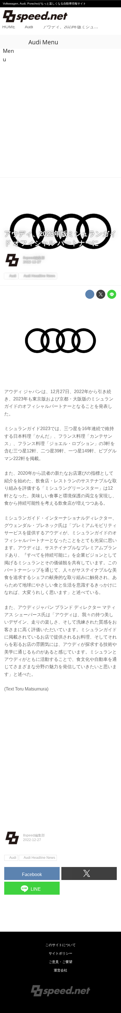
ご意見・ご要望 (60, 962)
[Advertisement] (60, 114)
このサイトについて (60, 945)
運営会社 (60, 970)
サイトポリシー (60, 953)
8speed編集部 (34, 258)
